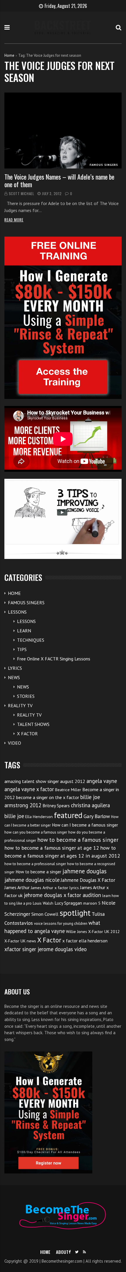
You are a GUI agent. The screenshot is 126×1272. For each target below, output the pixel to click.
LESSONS (17, 612)
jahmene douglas (84, 871)
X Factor (49, 940)
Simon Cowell (44, 914)
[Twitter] (77, 1252)
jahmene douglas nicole (31, 879)
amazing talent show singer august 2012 (44, 781)
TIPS (22, 649)
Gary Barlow (97, 816)
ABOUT (62, 1252)
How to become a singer (38, 872)
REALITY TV (20, 705)
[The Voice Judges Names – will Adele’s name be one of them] (63, 130)
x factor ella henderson (85, 941)
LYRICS (15, 668)
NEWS (14, 677)
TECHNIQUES (30, 640)
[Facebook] (70, 1252)
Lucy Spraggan (68, 903)
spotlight (75, 912)
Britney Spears (56, 805)
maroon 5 (92, 903)
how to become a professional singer (35, 863)
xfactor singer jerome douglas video (45, 949)
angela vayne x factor (29, 789)
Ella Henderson (39, 816)
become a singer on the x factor (47, 797)
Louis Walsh (43, 903)
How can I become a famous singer (85, 825)
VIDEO (14, 743)
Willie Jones (76, 931)
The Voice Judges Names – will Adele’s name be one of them (59, 180)
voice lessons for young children (60, 923)
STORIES (26, 696)
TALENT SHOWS (33, 724)
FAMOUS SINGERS (104, 165)
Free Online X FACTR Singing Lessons (53, 659)
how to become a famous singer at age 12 (51, 847)
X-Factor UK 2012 (104, 931)
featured (68, 815)
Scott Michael (21, 193)
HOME (14, 593)
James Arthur (17, 887)
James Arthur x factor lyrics (55, 887)
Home (9, 55)
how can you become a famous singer (35, 832)
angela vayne (101, 780)
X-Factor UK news (20, 941)
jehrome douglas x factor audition (62, 895)
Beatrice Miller (68, 789)
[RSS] (84, 1252)
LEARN (24, 631)
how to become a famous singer (77, 839)
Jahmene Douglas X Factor (88, 880)
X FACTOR (27, 733)
